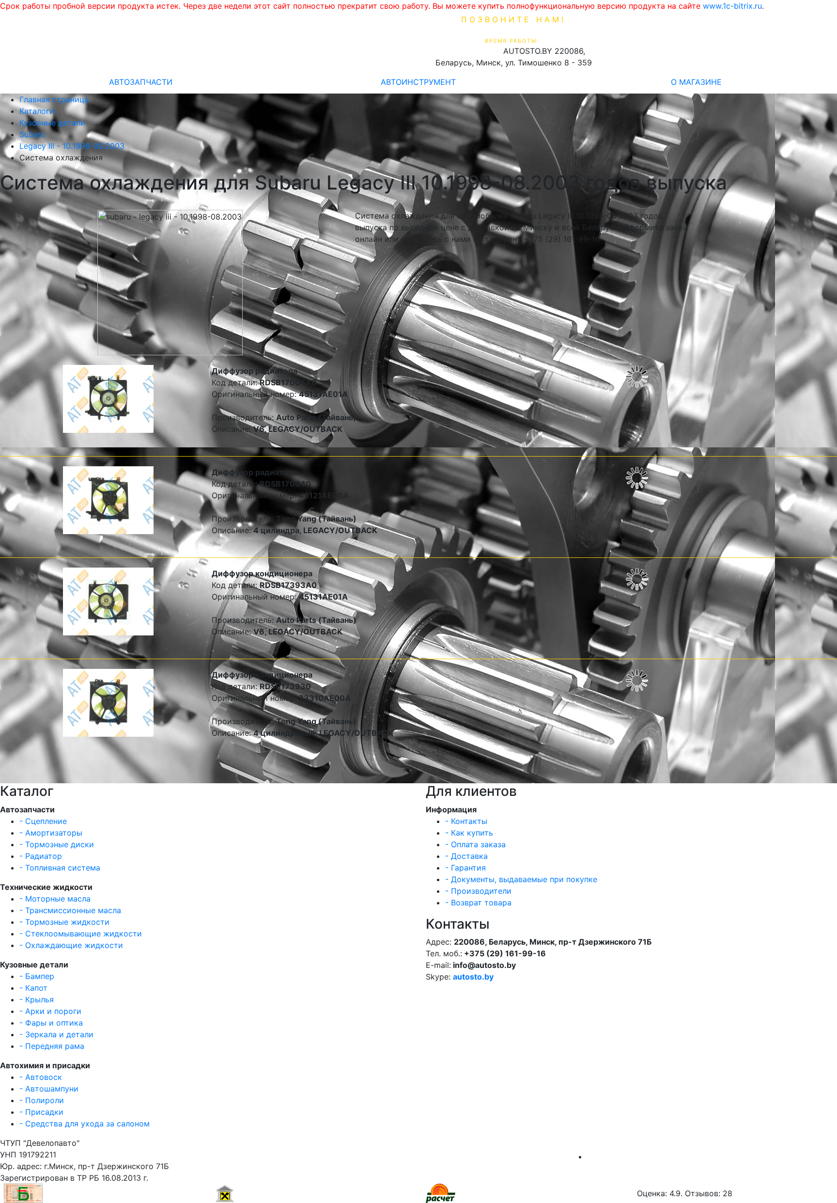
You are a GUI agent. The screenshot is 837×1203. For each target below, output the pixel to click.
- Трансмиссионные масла (70, 910)
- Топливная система (59, 867)
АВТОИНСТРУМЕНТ (418, 82)
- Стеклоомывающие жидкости (80, 933)
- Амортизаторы (50, 833)
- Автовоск (40, 1077)
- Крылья (36, 999)
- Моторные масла (55, 898)
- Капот (33, 988)
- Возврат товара (478, 902)
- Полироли (41, 1100)
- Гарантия (465, 867)
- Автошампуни (48, 1088)
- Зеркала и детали (56, 1034)
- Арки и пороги (50, 1011)
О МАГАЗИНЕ (696, 82)
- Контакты (466, 821)
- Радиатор (40, 856)
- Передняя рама (51, 1046)
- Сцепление (43, 821)
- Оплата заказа (475, 844)
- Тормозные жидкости (64, 922)
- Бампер (36, 976)
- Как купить (469, 833)
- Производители (478, 891)
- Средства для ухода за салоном (84, 1123)
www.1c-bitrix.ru (732, 6)
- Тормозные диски (56, 844)
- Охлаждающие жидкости (71, 945)
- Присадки (41, 1112)
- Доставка (466, 856)
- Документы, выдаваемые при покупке (521, 879)
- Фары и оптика (51, 1023)
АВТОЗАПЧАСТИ (140, 82)
